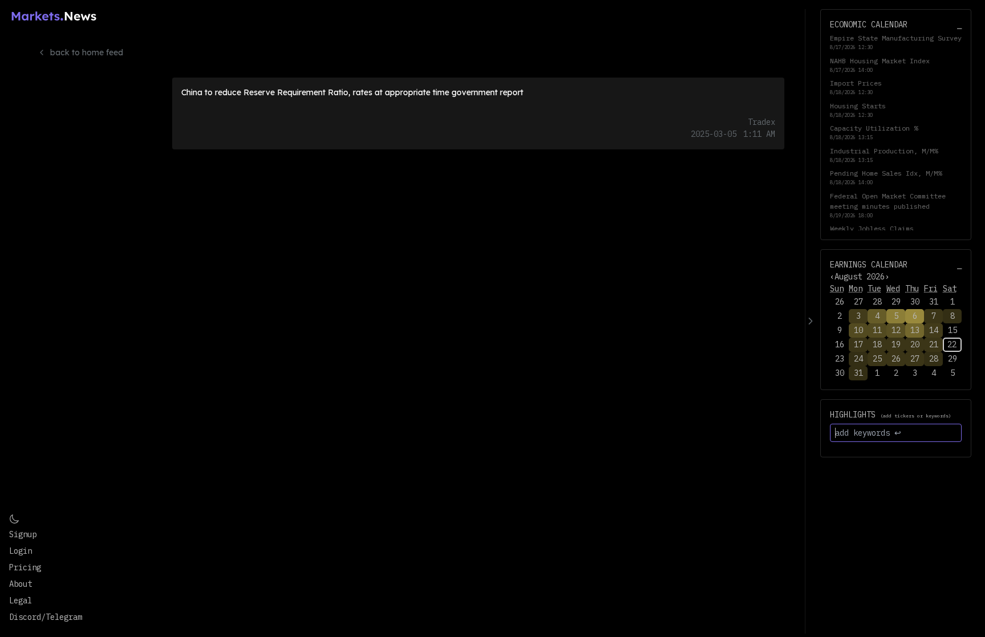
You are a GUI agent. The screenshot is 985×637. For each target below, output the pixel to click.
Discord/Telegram (45, 617)
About (20, 584)
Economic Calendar (868, 24)
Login (20, 551)
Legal (20, 600)
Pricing (25, 567)
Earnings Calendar (868, 264)
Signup (22, 534)
